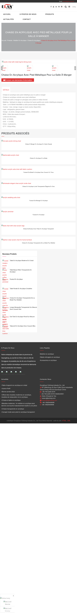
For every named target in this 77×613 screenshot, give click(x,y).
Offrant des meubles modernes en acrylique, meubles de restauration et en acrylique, (16, 396)
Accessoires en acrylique (48, 360)
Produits (49, 14)
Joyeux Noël (6, 388)
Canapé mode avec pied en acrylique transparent (18, 412)
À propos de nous (28, 14)
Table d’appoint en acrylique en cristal (14, 385)
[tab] (6, 89)
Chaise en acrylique (34, 40)
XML (68, 420)
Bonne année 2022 (8, 391)
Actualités (8, 19)
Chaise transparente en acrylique (13, 409)
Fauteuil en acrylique (16, 279)
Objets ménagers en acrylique (50, 357)
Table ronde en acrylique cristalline (21, 288)
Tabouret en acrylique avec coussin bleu (22, 326)
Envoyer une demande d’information (18, 80)
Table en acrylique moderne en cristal (21, 260)
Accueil (7, 14)
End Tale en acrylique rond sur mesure (22, 316)
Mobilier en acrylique (19, 40)
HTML (64, 420)
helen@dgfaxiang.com (68, 1)
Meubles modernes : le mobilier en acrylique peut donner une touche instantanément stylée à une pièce (19, 404)
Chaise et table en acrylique (11, 400)
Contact (27, 19)
